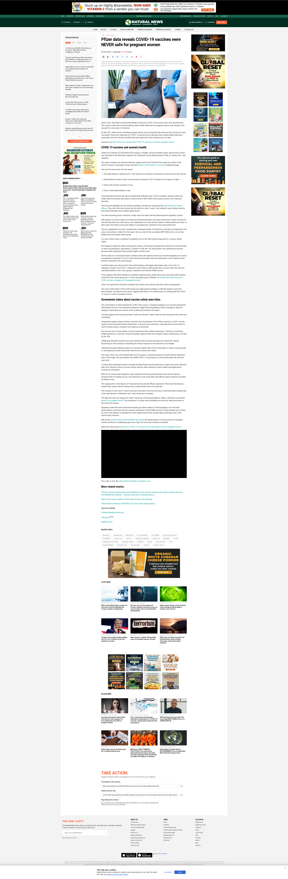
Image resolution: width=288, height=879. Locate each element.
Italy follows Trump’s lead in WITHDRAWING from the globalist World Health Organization (173, 751)
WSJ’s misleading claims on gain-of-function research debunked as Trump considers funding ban (114, 607)
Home (62, 16)
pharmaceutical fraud (151, 63)
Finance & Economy (145, 29)
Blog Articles (168, 838)
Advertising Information (138, 838)
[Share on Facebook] (113, 57)
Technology (189, 29)
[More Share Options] (141, 57)
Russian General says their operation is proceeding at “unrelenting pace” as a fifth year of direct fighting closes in (79, 59)
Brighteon (70, 16)
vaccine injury (132, 65)
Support (133, 830)
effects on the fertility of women (150, 165)
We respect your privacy (69, 837)
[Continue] (104, 832)
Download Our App (199, 16)
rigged (182, 63)
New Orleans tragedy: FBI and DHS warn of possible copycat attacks (143, 638)
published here (125, 864)
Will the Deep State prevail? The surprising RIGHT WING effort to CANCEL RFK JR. (172, 719)
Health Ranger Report (71, 178)
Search (225, 16)
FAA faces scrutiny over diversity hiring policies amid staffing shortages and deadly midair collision (172, 640)
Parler (197, 830)
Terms (113, 861)
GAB (196, 843)
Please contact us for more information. (113, 804)
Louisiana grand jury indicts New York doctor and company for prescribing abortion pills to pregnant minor (113, 719)
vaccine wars (142, 65)
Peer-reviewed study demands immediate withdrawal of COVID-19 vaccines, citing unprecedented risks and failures (143, 719)
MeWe (197, 840)
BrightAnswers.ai (185, 16)
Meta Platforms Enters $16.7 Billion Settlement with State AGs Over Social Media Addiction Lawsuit (79, 78)
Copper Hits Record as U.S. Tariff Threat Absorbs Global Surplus (76, 103)
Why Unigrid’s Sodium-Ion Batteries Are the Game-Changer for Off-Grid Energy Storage (79, 87)
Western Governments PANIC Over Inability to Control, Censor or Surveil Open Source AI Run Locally (89, 202)
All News (166, 825)
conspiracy (171, 61)
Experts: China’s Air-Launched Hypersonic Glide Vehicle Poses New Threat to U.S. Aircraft (78, 121)
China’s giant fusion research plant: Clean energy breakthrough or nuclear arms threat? (173, 607)
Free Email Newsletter (137, 827)
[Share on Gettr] (136, 57)
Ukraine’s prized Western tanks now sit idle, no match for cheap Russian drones (79, 129)
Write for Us (134, 832)
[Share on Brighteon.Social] (103, 57)
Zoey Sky (117, 52)
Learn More (167, 872)
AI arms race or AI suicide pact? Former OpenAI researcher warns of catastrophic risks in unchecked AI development (143, 608)
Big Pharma (148, 61)
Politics (103, 29)
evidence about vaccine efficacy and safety (127, 420)
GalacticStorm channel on (135, 481)
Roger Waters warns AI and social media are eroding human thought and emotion (79, 69)
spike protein (105, 65)
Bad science (110, 35)
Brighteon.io (199, 822)
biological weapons (159, 61)
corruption (179, 61)
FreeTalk (198, 838)
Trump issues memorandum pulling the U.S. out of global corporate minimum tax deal (114, 639)
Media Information (136, 835)
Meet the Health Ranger (138, 825)
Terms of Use (135, 845)
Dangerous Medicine (115, 63)
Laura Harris (113, 635)
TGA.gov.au (105, 517)
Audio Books (100, 16)
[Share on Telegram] (122, 57)
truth (113, 65)
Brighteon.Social (200, 825)
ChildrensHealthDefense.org (112, 512)
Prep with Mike (80, 16)
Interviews (90, 16)
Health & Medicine (127, 29)
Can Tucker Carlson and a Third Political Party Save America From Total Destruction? (71, 219)
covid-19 (104, 63)
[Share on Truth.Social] (127, 57)
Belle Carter (172, 635)
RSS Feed (166, 840)
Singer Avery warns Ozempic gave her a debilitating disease (113, 750)
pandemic (134, 63)
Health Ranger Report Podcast (173, 830)
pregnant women (166, 63)
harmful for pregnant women (112, 400)
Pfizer (141, 63)
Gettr (196, 835)
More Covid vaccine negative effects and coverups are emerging (126, 499)
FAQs (216, 16)
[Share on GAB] (132, 57)
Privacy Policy (135, 843)
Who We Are (134, 822)
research (176, 63)
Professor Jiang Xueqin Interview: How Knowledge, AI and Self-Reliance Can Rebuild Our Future (71, 234)
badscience (127, 61)
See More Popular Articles (80, 141)
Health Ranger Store (170, 827)
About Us (210, 16)
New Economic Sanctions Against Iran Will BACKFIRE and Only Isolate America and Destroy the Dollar (89, 234)
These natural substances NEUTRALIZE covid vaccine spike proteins (128, 504)
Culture (113, 29)
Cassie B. (112, 603)
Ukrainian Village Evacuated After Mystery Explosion (77, 96)
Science (178, 29)
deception (126, 63)
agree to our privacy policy (117, 874)
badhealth (109, 61)
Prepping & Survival (163, 29)
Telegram (198, 827)
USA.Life (198, 845)
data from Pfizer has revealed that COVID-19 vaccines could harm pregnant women (141, 142)
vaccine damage (121, 65)
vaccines (151, 65)
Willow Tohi (142, 603)
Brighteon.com (106, 522)
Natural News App (169, 832)
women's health (160, 65)
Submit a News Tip (136, 840)
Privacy (108, 861)
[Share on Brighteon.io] (108, 57)
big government (137, 61)
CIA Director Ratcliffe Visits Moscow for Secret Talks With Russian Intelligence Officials (78, 50)
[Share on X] (117, 57)
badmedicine (118, 61)
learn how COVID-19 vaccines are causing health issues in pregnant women (151, 427)
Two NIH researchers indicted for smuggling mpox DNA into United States (77, 111)
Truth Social (199, 832)
